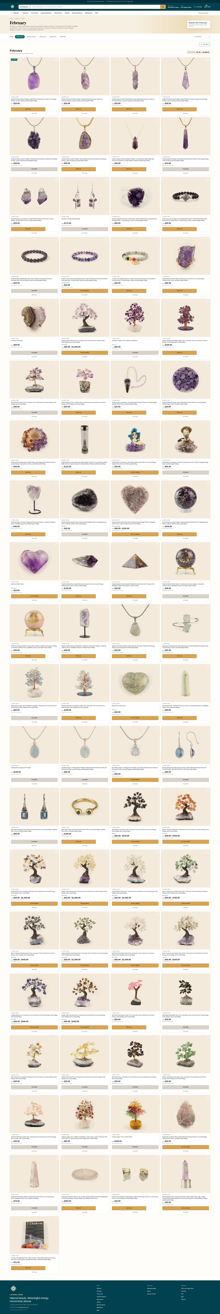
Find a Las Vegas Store (187, 1288)
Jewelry (67, 13)
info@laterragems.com (23, 1307)
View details (34, 113)
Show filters (206, 44)
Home (11, 18)
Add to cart (28, 109)
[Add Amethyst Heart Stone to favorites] (56, 544)
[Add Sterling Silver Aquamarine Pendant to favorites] (56, 728)
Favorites (25, 13)
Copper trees (53, 36)
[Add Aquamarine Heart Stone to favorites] (157, 666)
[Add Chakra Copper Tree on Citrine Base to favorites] (157, 1097)
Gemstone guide (204, 13)
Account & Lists (151, 1294)
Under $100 (63, 36)
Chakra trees (42, 36)
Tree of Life (34, 13)
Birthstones (88, 13)
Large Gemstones (46, 13)
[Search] (163, 7)
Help (182, 1296)
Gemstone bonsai (31, 36)
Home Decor (58, 13)
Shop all (15, 13)
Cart (182, 1294)
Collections (16, 18)
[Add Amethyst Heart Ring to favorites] (56, 301)
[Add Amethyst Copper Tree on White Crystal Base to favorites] (157, 301)
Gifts (96, 13)
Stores (149, 1291)
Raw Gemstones (77, 13)
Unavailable (34, 169)
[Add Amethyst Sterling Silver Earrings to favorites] (107, 179)
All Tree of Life (19, 36)
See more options (84, 290)
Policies (183, 1299)
